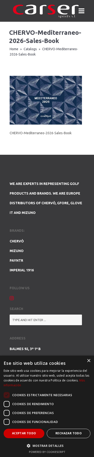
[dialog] (47, 406)
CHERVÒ (17, 241)
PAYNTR (16, 260)
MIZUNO (17, 251)
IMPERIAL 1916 (22, 270)
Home (14, 49)
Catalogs (30, 49)
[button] (47, 445)
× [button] (88, 361)
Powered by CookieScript (47, 452)
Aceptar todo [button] (24, 433)
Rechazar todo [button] (68, 433)
